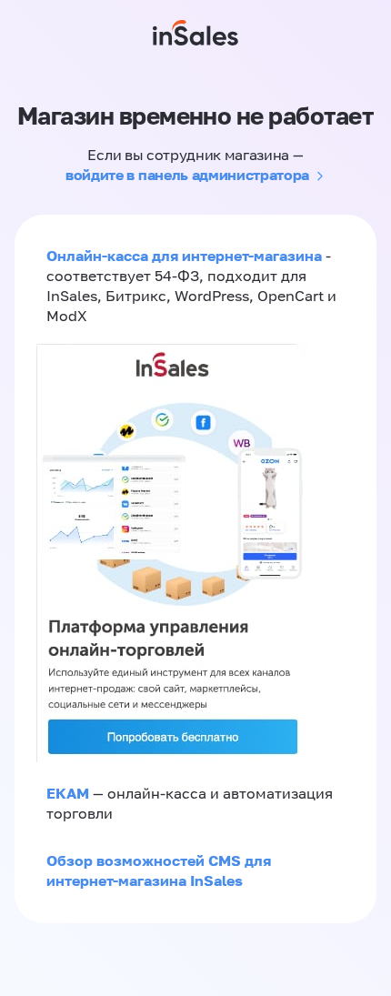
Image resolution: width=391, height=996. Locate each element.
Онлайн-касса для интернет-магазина (184, 255)
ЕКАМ (67, 793)
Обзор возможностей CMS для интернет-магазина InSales (158, 870)
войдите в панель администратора (187, 175)
